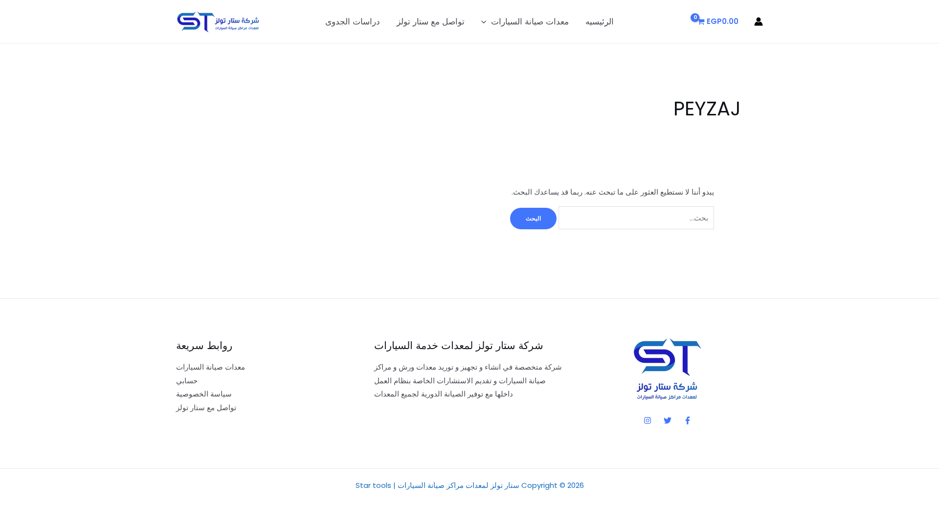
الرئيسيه (599, 21)
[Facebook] (687, 420)
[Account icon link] (758, 21)
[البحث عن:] (635, 218)
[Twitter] (667, 420)
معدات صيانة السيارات (530, 21)
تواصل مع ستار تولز (431, 21)
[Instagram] (647, 420)
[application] (486, 21)
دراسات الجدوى (352, 21)
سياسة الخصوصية (204, 394)
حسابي (187, 380)
